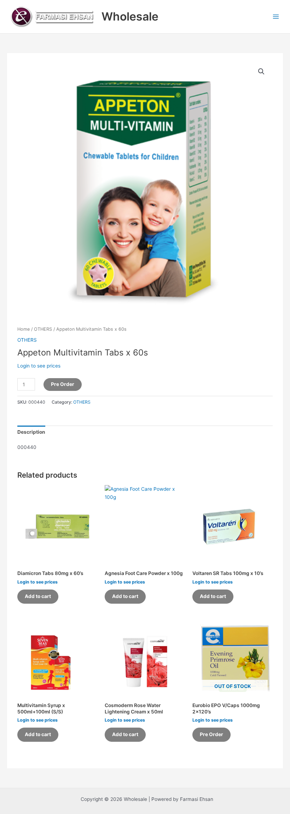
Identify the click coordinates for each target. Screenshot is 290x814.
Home (23, 329)
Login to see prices (38, 366)
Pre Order (62, 384)
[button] (261, 71)
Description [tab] (31, 432)
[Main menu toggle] (276, 16)
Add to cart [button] (38, 596)
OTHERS (43, 329)
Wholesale (130, 16)
